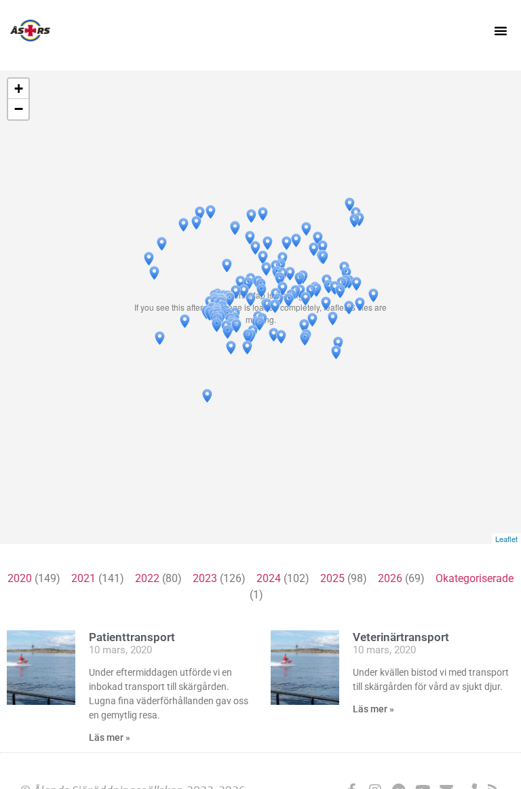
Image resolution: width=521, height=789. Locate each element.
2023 (205, 578)
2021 (83, 578)
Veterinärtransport (401, 637)
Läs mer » (109, 737)
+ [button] (18, 88)
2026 (390, 578)
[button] (500, 30)
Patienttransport (132, 637)
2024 (268, 578)
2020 (19, 578)
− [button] (18, 108)
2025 (332, 578)
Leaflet (506, 538)
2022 (147, 578)
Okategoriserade (475, 578)
